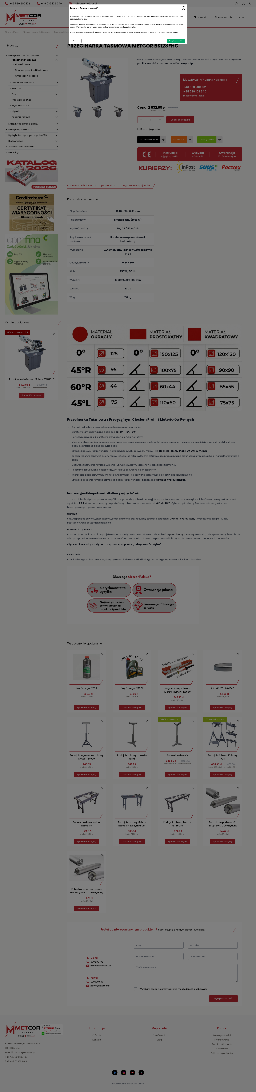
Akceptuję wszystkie (176, 41)
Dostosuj (76, 41)
